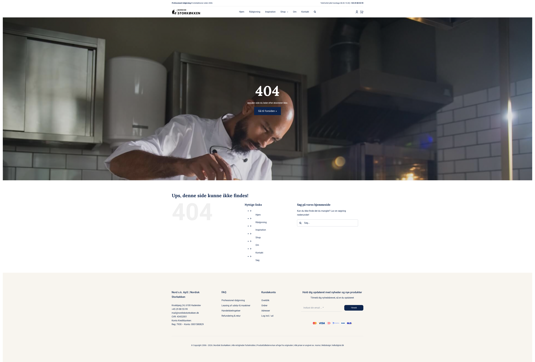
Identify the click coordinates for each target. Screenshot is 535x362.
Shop (258, 237)
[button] (315, 12)
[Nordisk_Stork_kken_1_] (186, 8)
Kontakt (259, 252)
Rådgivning (261, 222)
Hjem (258, 214)
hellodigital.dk (338, 345)
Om (257, 245)
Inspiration (261, 230)
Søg (257, 260)
